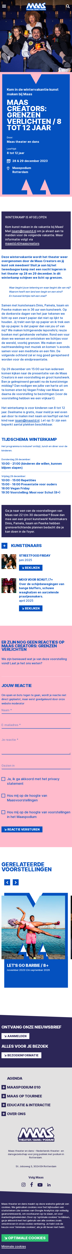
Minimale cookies (13, 1246)
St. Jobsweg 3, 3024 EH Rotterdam (36, 1166)
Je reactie (9, 740)
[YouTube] (40, 1185)
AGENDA (14, 1078)
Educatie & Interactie (29, 1105)
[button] (4, 546)
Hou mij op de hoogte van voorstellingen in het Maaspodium (38, 814)
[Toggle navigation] (4, 6)
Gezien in (8, 765)
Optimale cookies (27, 1238)
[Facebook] (31, 1184)
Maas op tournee (24, 1096)
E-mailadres (11, 725)
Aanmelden (17, 1036)
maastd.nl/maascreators (22, 243)
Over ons (16, 1114)
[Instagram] (23, 1184)
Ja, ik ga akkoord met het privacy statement (33, 781)
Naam (6, 710)
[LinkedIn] (49, 1185)
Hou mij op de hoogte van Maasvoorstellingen (27, 798)
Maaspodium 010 (24, 1087)
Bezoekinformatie (23, 1055)
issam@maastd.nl (24, 231)
